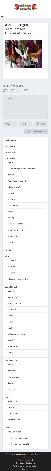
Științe (10, 242)
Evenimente (10, 146)
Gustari (11, 383)
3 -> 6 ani (11, 266)
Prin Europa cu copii (18, 438)
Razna (8, 427)
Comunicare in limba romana (22, 168)
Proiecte (13, 413)
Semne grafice (14, 236)
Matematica (15, 205)
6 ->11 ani (12, 273)
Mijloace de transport (17, 334)
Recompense (13, 217)
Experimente (10, 152)
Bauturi (11, 364)
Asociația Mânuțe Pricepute (23, 454)
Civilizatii (14, 309)
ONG (7, 397)
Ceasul (10, 162)
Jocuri (7, 256)
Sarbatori (14, 346)
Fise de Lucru (10, 158)
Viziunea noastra (15, 420)
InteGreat (26, 457)
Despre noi (12, 401)
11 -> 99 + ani (13, 260)
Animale (11, 291)
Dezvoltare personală (17, 181)
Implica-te (12, 407)
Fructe (10, 315)
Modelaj (11, 340)
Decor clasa (12, 175)
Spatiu (10, 352)
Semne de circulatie (16, 230)
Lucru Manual (11, 287)
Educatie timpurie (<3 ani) (19, 279)
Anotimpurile (13, 297)
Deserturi (12, 370)
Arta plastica (15, 303)
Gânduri (8, 250)
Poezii (10, 211)
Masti (10, 328)
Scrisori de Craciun (16, 224)
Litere (12, 199)
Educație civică (14, 187)
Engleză (11, 193)
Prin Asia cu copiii (15, 432)
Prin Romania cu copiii (19, 444)
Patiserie (11, 389)
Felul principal (14, 377)
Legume (11, 322)
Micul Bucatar (11, 360)
